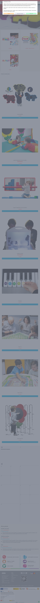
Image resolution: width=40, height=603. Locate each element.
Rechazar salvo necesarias (20, 13)
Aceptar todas (31, 13)
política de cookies (12, 11)
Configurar (8, 13)
